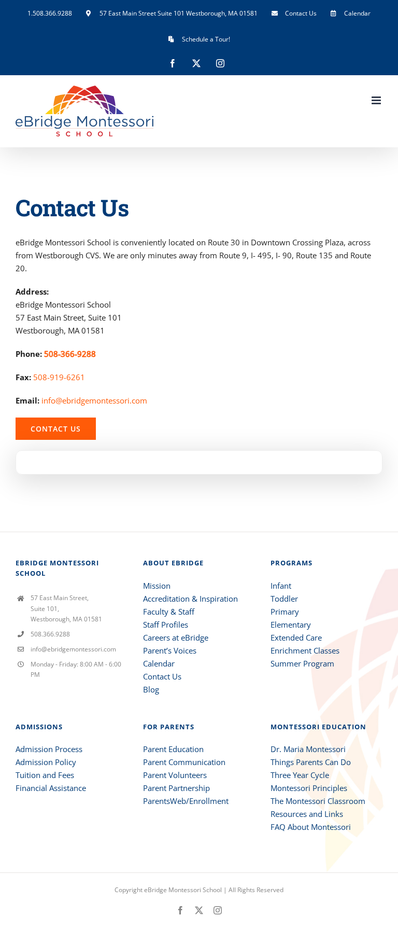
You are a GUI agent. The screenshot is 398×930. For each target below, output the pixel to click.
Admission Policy (46, 762)
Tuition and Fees (45, 775)
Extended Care (296, 637)
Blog (151, 689)
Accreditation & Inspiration (190, 598)
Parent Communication (184, 762)
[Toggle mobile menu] (377, 100)
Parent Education (173, 749)
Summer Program (302, 663)
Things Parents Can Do (311, 762)
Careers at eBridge (175, 637)
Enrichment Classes (305, 650)
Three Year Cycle (300, 775)
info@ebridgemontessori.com (94, 400)
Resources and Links (307, 814)
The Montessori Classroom (318, 801)
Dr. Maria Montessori (308, 749)
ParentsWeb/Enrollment (186, 801)
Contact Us (162, 676)
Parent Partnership (176, 788)
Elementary (291, 624)
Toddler (284, 598)
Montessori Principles (309, 788)
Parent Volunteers (175, 775)
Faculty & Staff (168, 611)
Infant (281, 585)
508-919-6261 (59, 377)
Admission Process (49, 749)
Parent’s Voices (169, 650)
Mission (156, 585)
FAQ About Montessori (311, 827)
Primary (285, 611)
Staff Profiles (165, 624)
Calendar (159, 663)
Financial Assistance (51, 788)
